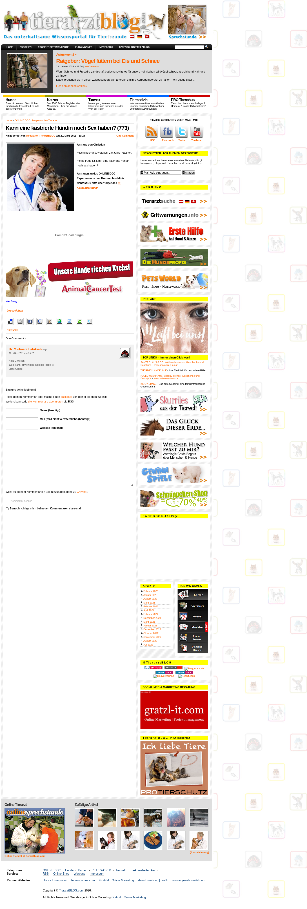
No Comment (92, 66)
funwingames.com (83, 880)
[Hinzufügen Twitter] (90, 325)
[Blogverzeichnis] (164, 676)
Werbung (79, 873)
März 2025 (149, 602)
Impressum (106, 47)
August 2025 (150, 598)
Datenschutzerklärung (134, 47)
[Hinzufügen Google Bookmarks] (41, 325)
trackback (66, 396)
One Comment (125, 135)
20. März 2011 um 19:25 (21, 353)
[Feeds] (152, 137)
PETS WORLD (101, 870)
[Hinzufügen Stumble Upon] (60, 325)
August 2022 (150, 640)
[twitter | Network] (182, 137)
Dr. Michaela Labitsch (25, 349)
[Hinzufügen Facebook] (31, 325)
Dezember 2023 (152, 618)
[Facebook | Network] (167, 137)
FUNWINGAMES (83, 47)
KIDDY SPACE (148, 384)
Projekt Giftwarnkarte (53, 47)
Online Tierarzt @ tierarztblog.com (24, 856)
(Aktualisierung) (199, 852)
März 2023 (149, 621)
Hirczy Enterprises (55, 880)
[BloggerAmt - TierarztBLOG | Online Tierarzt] (194, 668)
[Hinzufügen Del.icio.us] (11, 325)
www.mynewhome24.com (188, 880)
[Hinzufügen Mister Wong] (51, 325)
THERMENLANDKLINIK (153, 370)
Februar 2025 (150, 606)
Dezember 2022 (152, 629)
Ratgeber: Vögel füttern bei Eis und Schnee (108, 61)
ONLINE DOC (52, 870)
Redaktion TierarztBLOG (41, 135)
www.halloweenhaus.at (166, 378)
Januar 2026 (150, 595)
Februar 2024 (150, 614)
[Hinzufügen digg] (21, 325)
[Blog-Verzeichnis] (153, 668)
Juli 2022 (148, 644)
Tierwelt (121, 870)
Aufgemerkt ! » (66, 54)
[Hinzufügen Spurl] (70, 325)
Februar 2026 (150, 591)
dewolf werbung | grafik (153, 880)
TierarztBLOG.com (71, 890)
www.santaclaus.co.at (166, 365)
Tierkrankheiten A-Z (143, 870)
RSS (46, 873)
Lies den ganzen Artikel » (71, 86)
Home (10, 47)
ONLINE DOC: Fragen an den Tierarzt (36, 120)
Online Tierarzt (15, 805)
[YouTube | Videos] (197, 137)
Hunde (69, 870)
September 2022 (152, 637)
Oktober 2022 (150, 633)
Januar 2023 (150, 625)
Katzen (82, 870)
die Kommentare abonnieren (45, 401)
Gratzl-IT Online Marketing (116, 880)
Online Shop (61, 873)
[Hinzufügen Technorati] (80, 325)
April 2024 (148, 610)
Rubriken (25, 47)
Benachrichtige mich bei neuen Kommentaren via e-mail (45, 508)
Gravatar (82, 491)
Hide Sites (12, 329)
